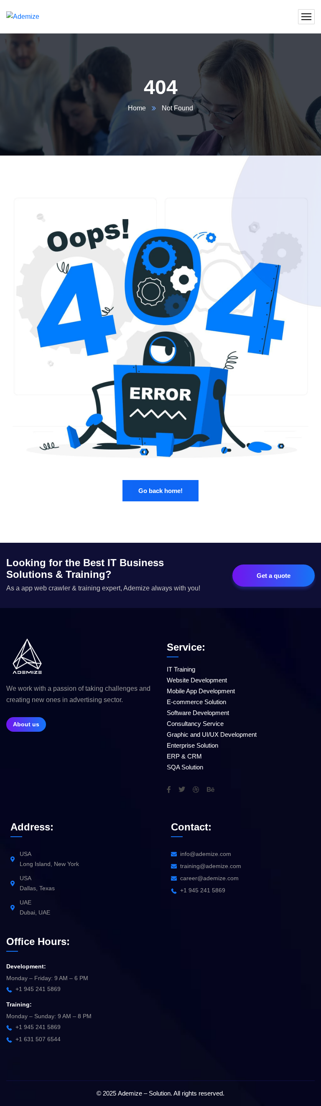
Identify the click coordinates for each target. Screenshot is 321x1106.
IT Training (181, 669)
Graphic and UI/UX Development (212, 734)
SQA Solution (185, 767)
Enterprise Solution (192, 745)
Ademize (130, 1093)
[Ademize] (22, 17)
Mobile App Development (201, 691)
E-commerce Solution (196, 701)
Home (137, 108)
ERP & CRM (184, 756)
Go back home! (160, 490)
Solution (160, 1093)
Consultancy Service (195, 723)
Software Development (198, 712)
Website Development (197, 680)
